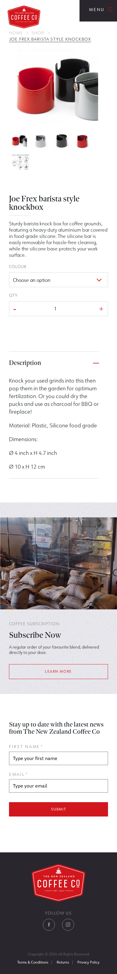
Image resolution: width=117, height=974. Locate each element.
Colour (17, 266)
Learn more (58, 671)
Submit (58, 809)
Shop (38, 33)
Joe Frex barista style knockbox (50, 39)
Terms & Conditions (32, 962)
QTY (13, 295)
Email (18, 774)
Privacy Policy (88, 962)
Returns (63, 962)
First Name (26, 746)
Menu (98, 11)
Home (16, 33)
